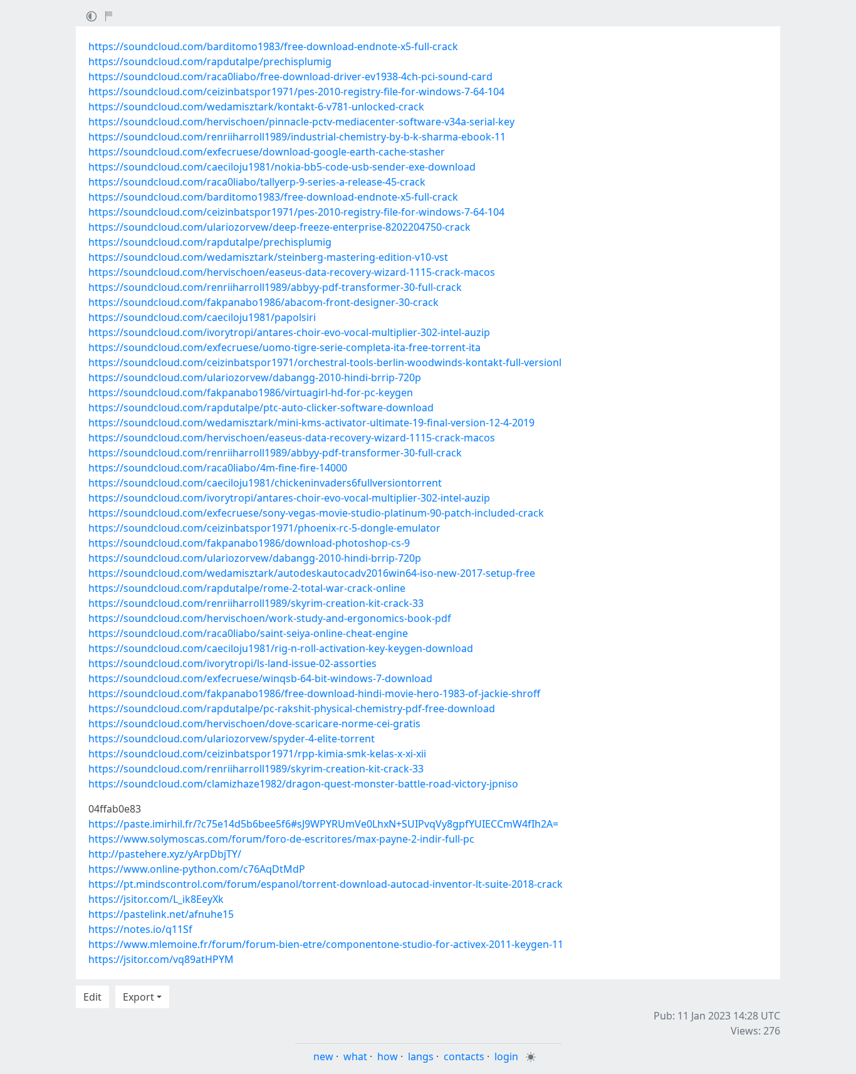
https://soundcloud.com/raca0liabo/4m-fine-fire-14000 (217, 468)
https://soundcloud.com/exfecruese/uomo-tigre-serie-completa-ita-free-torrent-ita (284, 347)
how (387, 1056)
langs (421, 1056)
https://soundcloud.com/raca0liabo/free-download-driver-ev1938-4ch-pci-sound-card (290, 76)
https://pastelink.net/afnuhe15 (161, 914)
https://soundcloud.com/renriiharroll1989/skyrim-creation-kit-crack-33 (256, 603)
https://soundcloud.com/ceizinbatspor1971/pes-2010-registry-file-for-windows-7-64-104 (296, 91)
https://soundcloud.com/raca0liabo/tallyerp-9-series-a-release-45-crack (256, 182)
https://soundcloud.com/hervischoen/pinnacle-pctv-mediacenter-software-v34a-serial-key (301, 122)
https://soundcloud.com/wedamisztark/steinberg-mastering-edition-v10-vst (268, 257)
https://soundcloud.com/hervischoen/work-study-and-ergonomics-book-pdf (269, 618)
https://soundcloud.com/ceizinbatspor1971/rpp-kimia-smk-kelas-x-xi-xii (257, 754)
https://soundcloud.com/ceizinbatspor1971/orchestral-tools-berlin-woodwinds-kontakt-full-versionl (324, 362)
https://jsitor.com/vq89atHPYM (161, 959)
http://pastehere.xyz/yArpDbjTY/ (164, 854)
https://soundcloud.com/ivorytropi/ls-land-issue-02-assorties (232, 663)
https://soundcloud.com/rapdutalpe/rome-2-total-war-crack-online (246, 588)
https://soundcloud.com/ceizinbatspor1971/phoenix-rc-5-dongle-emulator (264, 528)
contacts (464, 1056)
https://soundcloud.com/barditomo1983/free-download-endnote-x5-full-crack (273, 46)
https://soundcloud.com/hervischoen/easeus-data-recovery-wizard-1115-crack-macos (291, 272)
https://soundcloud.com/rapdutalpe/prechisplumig (209, 61)
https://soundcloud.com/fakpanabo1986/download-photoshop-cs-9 (249, 543)
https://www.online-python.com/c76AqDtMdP (196, 869)
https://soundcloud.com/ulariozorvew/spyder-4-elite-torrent (231, 738)
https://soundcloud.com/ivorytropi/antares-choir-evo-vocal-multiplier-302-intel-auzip (289, 332)
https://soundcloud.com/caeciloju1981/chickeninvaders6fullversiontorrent (265, 483)
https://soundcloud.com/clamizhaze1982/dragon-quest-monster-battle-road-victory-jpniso (303, 784)
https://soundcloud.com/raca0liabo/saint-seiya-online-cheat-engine (248, 633)
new (323, 1056)
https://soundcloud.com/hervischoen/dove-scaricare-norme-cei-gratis (254, 723)
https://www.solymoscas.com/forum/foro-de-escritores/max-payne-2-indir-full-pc (281, 839)
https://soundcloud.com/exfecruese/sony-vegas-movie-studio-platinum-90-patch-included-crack (316, 513)
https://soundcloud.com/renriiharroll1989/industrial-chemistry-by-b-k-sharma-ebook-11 (297, 137)
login (506, 1056)
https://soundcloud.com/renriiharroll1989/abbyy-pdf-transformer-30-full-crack (275, 287)
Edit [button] (92, 997)
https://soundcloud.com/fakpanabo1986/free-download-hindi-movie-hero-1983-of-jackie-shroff (314, 693)
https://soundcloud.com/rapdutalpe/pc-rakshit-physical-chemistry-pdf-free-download (291, 708)
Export (138, 997)
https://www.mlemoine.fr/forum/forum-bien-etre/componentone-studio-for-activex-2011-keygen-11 (325, 944)
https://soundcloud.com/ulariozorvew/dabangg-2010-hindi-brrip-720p (254, 377)
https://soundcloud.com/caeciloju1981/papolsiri (202, 317)
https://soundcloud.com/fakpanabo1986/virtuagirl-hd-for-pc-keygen (250, 392)
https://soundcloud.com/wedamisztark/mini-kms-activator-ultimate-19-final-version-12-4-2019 (311, 422)
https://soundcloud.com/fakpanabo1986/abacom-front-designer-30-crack (263, 302)
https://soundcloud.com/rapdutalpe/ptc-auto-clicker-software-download (261, 407)
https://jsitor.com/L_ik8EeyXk (156, 899)
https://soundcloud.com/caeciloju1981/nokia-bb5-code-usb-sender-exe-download (282, 167)
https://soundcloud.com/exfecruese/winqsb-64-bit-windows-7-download (260, 678)
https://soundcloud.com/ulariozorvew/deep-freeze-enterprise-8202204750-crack (279, 227)
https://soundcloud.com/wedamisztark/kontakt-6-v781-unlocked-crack (256, 106)
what (355, 1056)
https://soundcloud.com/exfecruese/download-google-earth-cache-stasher (266, 152)
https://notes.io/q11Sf (140, 929)
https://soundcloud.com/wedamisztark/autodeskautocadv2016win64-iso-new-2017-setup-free (311, 573)
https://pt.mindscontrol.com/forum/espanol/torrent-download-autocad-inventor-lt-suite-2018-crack (325, 884)
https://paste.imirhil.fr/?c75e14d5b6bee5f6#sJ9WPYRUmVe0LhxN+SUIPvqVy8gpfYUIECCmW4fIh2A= (323, 824)
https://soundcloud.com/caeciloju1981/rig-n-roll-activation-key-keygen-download (280, 648)
